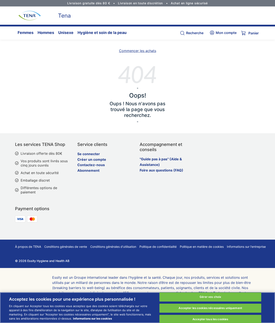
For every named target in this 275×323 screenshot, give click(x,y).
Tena (64, 15)
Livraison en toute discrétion (140, 3)
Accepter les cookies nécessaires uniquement (210, 308)
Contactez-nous (91, 165)
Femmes (26, 32)
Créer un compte (91, 159)
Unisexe (65, 32)
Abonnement (88, 170)
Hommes (46, 32)
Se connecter (88, 154)
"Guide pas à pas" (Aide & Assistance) (161, 162)
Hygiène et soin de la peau (102, 32)
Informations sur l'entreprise (246, 246)
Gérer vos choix (210, 297)
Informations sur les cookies (92, 318)
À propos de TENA (28, 246)
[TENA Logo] (28, 15)
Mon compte (226, 33)
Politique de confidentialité (158, 246)
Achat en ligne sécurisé (189, 3)
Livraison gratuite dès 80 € (88, 3)
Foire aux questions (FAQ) (161, 170)
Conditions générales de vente (65, 246)
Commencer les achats (137, 51)
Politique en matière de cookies (202, 246)
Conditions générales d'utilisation (113, 246)
